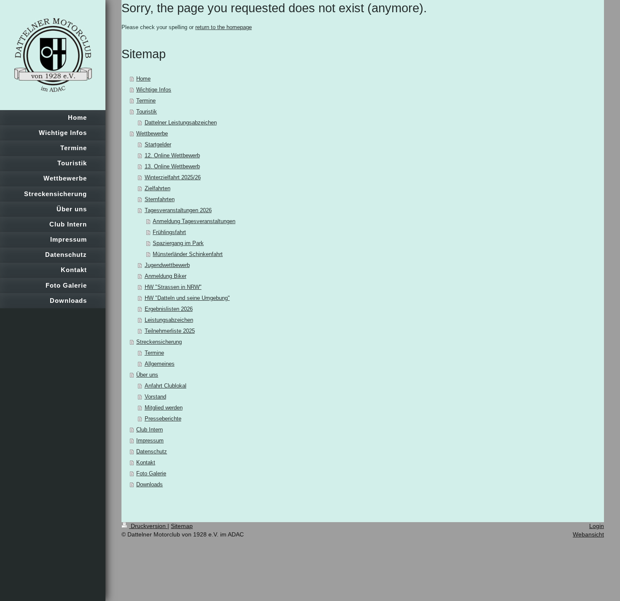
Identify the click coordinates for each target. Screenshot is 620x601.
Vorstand (155, 396)
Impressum (150, 440)
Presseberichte (163, 418)
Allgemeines (160, 364)
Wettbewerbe (152, 133)
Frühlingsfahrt (169, 232)
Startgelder (158, 144)
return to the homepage (223, 27)
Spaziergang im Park (178, 243)
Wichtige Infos (153, 89)
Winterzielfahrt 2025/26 (173, 177)
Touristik (146, 111)
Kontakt (145, 462)
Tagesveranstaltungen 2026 (178, 210)
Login (596, 526)
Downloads (149, 484)
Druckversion (148, 526)
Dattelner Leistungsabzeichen (181, 122)
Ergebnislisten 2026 (169, 309)
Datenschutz (151, 451)
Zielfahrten (157, 188)
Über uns (147, 375)
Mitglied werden (164, 407)
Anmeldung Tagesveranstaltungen (194, 221)
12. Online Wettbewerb (172, 155)
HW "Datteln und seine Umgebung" (187, 298)
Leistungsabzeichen (169, 320)
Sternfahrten (160, 199)
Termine (146, 100)
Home (143, 78)
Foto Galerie (151, 473)
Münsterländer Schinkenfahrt (188, 254)
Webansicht (588, 534)
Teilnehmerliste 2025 (170, 331)
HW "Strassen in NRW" (173, 287)
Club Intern (149, 429)
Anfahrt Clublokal (165, 386)
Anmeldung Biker (165, 276)
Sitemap (182, 526)
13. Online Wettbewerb (172, 166)
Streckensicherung (159, 342)
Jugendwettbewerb (167, 265)
